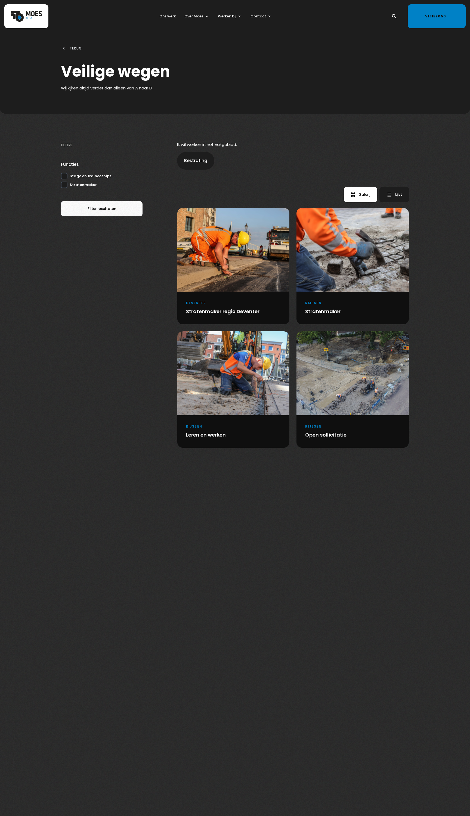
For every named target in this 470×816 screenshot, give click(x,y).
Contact (258, 16)
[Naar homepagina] (26, 16)
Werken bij (227, 16)
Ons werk (167, 16)
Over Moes (193, 16)
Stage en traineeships (90, 176)
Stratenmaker (83, 184)
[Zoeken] (394, 16)
